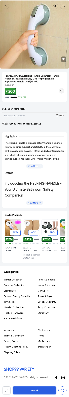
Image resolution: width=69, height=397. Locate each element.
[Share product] (63, 6)
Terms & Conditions (14, 335)
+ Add (34, 390)
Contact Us (44, 330)
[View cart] (7, 390)
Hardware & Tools (13, 318)
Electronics (10, 290)
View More (33, 166)
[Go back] (6, 6)
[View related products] (63, 59)
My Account (44, 341)
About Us (9, 330)
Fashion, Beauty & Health (17, 296)
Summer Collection (14, 285)
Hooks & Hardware (13, 312)
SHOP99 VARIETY (19, 369)
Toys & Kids (9, 301)
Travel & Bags (45, 296)
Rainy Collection (46, 307)
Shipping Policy (12, 352)
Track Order (44, 346)
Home (41, 335)
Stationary (43, 312)
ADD (15, 232)
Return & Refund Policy (16, 346)
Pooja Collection (46, 279)
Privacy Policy (11, 341)
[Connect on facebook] (56, 378)
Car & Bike (43, 290)
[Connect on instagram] (63, 378)
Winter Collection (13, 279)
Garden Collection (14, 307)
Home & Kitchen (46, 285)
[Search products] (55, 6)
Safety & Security (47, 301)
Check (60, 115)
